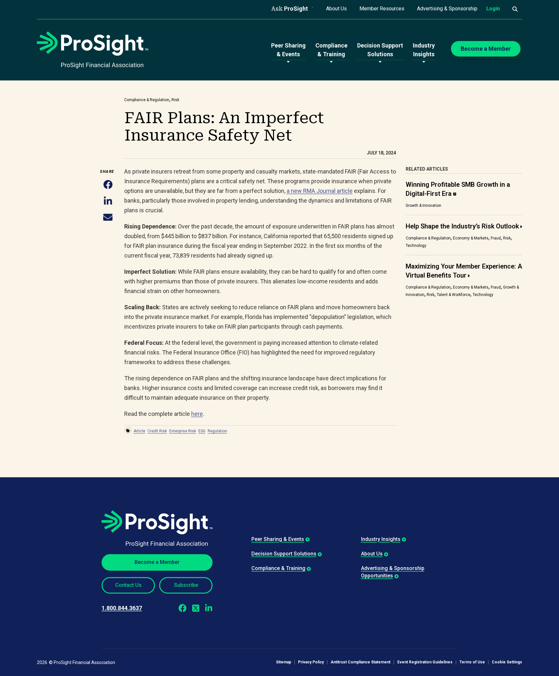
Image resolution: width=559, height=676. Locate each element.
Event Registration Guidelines (425, 662)
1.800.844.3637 (122, 608)
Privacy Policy (311, 662)
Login (493, 8)
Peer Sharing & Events (277, 539)
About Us (336, 8)
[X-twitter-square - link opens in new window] (196, 608)
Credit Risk (157, 431)
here (197, 413)
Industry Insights (380, 539)
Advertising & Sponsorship (447, 8)
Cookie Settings (507, 662)
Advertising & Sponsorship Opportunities (392, 571)
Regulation (217, 431)
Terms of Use (472, 662)
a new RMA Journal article (320, 190)
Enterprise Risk (182, 431)
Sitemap (283, 662)
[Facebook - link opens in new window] (183, 608)
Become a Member (157, 562)
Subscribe (186, 585)
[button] (108, 185)
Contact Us (128, 585)
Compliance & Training (278, 568)
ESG (201, 431)
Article (139, 431)
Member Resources (381, 8)
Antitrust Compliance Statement (360, 662)
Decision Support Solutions (283, 554)
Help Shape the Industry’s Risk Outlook (462, 226)
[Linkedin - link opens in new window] (208, 608)
